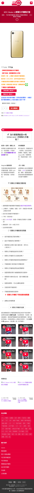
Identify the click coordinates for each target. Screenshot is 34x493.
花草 (27, 431)
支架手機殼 (11, 426)
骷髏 (3, 436)
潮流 (29, 426)
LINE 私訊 (9, 219)
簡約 (30, 428)
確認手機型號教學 (26, 205)
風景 (30, 434)
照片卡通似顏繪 (5, 454)
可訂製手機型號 (5, 457)
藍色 (13, 434)
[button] (2, 3)
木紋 (20, 426)
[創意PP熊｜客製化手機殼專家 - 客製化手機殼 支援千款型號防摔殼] (17, 3)
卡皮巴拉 (24, 418)
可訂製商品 (4, 460)
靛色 (27, 434)
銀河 (23, 434)
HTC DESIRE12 (20, 115)
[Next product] (17, 19)
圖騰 (29, 418)
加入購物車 (14, 108)
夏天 (3, 420)
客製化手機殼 (16, 420)
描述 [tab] (3, 129)
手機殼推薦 (4, 426)
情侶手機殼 (18, 423)
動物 (19, 418)
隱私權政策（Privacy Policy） (17, 486)
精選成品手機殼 (5, 464)
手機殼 (28, 423)
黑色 (6, 436)
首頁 (3, 15)
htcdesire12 (26, 115)
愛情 (24, 423)
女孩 (10, 420)
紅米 (3, 431)
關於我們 (8, 485)
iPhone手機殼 (5, 418)
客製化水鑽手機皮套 (26, 420)
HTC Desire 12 (12, 115)
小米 (10, 423)
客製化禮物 (4, 423)
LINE (23, 170)
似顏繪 (11, 418)
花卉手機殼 (21, 431)
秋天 (22, 428)
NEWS (3, 448)
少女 (13, 423)
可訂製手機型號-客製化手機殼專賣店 (17, 15)
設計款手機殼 (5, 467)
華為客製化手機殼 (6, 434)
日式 (17, 426)
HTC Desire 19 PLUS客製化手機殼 (6, 400)
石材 (3, 428)
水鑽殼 (24, 426)
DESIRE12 (6, 115)
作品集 (3, 470)
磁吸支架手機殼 (16, 428)
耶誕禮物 (15, 431)
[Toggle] (2, 237)
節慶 (26, 428)
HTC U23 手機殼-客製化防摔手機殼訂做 (22, 401)
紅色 (6, 431)
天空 (6, 420)
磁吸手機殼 (8, 428)
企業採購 (4, 473)
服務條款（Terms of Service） (19, 485)
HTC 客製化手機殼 (8, 113)
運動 (19, 434)
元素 (15, 418)
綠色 (10, 431)
